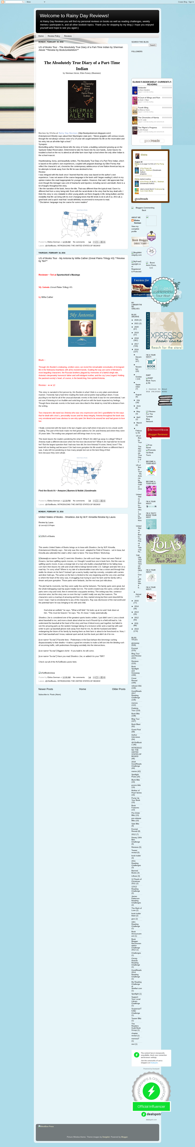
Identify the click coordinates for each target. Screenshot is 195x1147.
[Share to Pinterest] (104, 242)
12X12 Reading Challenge (135, 889)
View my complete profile (135, 228)
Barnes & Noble (75, 491)
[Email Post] (89, 242)
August (138, 395)
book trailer (136, 856)
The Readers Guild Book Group (136, 1027)
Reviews (68, 36)
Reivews (134, 847)
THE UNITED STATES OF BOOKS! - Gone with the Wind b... (139, 571)
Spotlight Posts (135, 776)
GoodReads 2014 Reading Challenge (136, 973)
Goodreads (90, 491)
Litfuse (134, 876)
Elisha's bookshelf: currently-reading (152, 83)
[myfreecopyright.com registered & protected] (136, 272)
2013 (136, 612)
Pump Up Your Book (135, 799)
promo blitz (136, 785)
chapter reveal (134, 1034)
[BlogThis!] (96, 242)
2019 (136, 333)
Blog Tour (135, 719)
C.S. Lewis (143, 120)
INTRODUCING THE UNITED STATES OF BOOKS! (78, 246)
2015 (136, 601)
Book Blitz (135, 714)
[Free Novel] (151, 448)
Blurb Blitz (135, 780)
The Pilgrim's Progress (147, 128)
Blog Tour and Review (136, 655)
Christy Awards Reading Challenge (135, 961)
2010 (136, 629)
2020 (136, 327)
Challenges (136, 953)
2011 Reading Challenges (136, 863)
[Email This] (94, 242)
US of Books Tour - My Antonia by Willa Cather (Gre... (139, 478)
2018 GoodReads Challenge (136, 764)
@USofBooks (50, 246)
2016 (136, 350)
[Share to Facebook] (101, 242)
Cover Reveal (134, 679)
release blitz (136, 686)
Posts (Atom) (55, 695)
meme (134, 771)
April (138, 417)
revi (133, 1044)
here (74, 662)
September (138, 386)
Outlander (142, 88)
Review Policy (54, 36)
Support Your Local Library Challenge (135, 1000)
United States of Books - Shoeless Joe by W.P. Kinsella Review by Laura (77, 517)
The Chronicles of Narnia (148, 118)
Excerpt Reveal (134, 830)
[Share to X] (99, 242)
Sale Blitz (135, 824)
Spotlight (135, 994)
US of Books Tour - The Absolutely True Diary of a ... (139, 449)
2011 (136, 623)
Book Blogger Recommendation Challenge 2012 (136, 944)
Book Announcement (136, 934)
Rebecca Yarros (145, 110)
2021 (136, 323)
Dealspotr (155, 1069)
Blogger (124, 1137)
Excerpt (134, 648)
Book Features (135, 807)
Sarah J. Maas (144, 100)
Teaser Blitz (136, 1018)
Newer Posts (45, 689)
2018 (136, 338)
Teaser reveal (134, 851)
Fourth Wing (143, 108)
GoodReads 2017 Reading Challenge (136, 694)
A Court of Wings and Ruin (149, 98)
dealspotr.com (151, 1119)
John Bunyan (144, 130)
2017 (136, 344)
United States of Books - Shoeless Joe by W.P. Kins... (139, 508)
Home (41, 36)
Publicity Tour (134, 709)
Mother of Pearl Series (136, 792)
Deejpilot (106, 1137)
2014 (136, 606)
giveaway (135, 643)
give (133, 919)
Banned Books (134, 872)
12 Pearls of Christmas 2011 (136, 881)
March (139, 423)
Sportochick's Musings (68, 275)
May (138, 412)
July (138, 400)
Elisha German (137, 221)
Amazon (62, 491)
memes (134, 703)
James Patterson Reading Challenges (136, 899)
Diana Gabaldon (145, 90)
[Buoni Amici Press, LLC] (151, 268)
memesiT (135, 1039)
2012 (136, 618)
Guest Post (136, 730)
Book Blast (135, 724)
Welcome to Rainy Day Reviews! (74, 15)
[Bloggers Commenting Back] (144, 210)
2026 (136, 320)
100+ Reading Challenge (135, 924)
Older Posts (118, 689)
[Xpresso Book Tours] (164, 349)
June (138, 406)
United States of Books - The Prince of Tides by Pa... (139, 539)
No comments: (79, 242)
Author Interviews (135, 736)
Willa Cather (47, 297)
